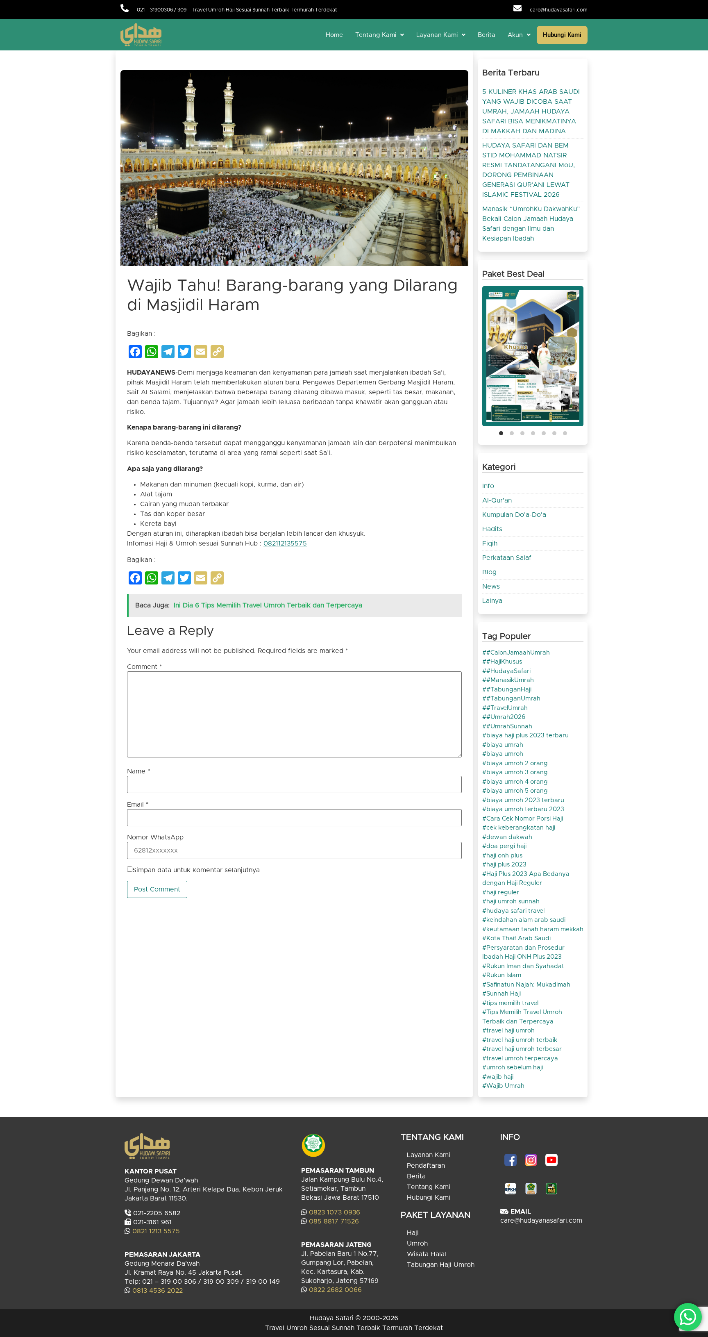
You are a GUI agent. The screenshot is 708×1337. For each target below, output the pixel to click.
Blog (489, 572)
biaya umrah (504, 745)
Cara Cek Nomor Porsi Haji (524, 819)
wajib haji (499, 1077)
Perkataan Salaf (506, 558)
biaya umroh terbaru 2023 (525, 809)
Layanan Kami (437, 35)
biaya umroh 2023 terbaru (525, 800)
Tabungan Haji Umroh (440, 1265)
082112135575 (285, 543)
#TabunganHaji (508, 690)
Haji (413, 1233)
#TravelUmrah (507, 708)
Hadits (492, 529)
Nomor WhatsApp (155, 837)
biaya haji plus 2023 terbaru (527, 735)
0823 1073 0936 (334, 1212)
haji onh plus (504, 856)
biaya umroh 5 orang (517, 791)
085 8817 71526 (334, 1221)
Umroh (417, 1243)
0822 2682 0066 (334, 1290)
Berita (486, 35)
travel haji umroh (510, 1031)
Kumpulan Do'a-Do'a (514, 515)
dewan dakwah (509, 837)
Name (138, 771)
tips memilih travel (512, 1003)
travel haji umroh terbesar (524, 1049)
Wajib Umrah (505, 1086)
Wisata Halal (426, 1254)
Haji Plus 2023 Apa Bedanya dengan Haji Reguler (526, 879)
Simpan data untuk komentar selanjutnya (196, 870)
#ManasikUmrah (510, 680)
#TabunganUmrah (513, 699)
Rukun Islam (503, 975)
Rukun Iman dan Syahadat (525, 966)
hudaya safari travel (515, 911)
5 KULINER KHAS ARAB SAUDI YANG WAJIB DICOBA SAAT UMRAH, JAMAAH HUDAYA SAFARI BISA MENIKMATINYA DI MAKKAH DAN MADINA (531, 111)
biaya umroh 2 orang (517, 763)
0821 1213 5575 (156, 1231)
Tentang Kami (375, 35)
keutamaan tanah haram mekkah (534, 929)
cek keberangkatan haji (520, 828)
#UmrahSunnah (509, 726)
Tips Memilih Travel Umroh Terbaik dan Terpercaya (522, 1017)
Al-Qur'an (497, 500)
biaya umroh (504, 754)
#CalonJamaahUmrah (518, 653)
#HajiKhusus (504, 662)
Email (138, 804)
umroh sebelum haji (514, 1067)
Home (334, 35)
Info (488, 486)
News (491, 586)
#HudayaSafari (508, 671)
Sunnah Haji (503, 994)
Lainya (492, 601)
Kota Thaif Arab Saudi (518, 938)
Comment (144, 667)
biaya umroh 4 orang (517, 782)
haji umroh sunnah (513, 901)
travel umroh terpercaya (522, 1058)
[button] (379, 35)
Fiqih (489, 543)
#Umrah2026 (505, 717)
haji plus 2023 (506, 865)
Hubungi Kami (562, 35)
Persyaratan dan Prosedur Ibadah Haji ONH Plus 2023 (523, 952)
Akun (515, 35)
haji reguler (502, 892)
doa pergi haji (506, 846)
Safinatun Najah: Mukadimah (528, 985)
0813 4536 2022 (157, 1290)
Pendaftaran (426, 1165)
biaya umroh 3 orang (517, 772)
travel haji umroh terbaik (521, 1040)
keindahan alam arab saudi (525, 920)
